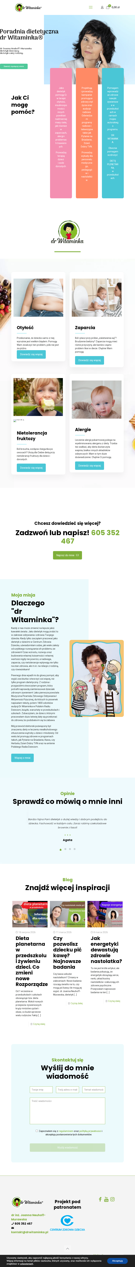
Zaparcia (85, 328)
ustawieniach (26, 1263)
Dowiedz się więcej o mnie (14, 66)
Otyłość (25, 328)
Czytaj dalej (39, 1024)
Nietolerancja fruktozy (32, 436)
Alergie (83, 430)
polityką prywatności (90, 1131)
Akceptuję (117, 1260)
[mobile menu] (91, 7)
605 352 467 (23, 1224)
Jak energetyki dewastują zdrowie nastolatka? (106, 950)
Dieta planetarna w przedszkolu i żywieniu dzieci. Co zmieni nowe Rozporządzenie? (37, 961)
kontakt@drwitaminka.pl (29, 1232)
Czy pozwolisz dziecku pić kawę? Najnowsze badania (67, 953)
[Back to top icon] (67, 1248)
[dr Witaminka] (28, 7)
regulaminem (66, 1131)
